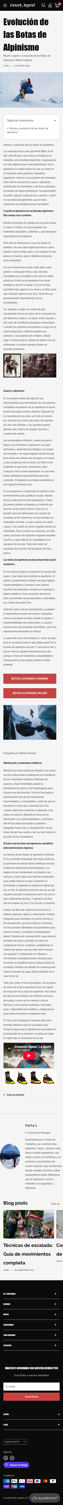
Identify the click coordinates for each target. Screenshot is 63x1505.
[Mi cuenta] (50, 5)
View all (55, 1203)
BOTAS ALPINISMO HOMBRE (29, 678)
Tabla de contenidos (20, 120)
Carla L (31, 1125)
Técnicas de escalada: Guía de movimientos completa (28, 1254)
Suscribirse (31, 1396)
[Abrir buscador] (43, 5)
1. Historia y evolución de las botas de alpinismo (27, 130)
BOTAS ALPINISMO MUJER (30, 693)
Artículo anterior (15, 1094)
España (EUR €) (12, 1442)
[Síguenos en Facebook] (5, 1458)
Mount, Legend (11, 55)
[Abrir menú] (5, 5)
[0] (57, 5)
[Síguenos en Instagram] (12, 1458)
